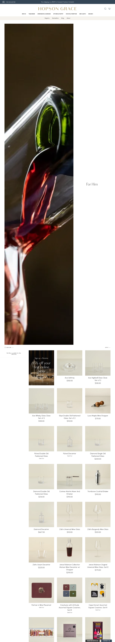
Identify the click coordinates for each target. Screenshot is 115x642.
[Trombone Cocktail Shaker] (98, 476)
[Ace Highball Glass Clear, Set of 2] (98, 363)
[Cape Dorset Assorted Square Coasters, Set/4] (98, 590)
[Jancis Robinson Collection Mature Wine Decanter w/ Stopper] (69, 549)
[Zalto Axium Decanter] (41, 549)
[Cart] (109, 8)
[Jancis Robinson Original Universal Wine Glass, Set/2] (98, 549)
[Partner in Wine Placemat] (41, 590)
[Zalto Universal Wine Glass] (69, 514)
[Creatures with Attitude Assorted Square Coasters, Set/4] (69, 590)
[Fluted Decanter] (69, 438)
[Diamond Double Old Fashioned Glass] (41, 476)
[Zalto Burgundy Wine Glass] (98, 514)
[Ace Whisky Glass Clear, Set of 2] (41, 400)
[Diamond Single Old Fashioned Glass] (98, 438)
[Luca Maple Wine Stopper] (98, 400)
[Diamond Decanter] (41, 514)
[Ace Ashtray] (69, 363)
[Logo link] (9, 2)
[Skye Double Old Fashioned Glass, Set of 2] (69, 400)
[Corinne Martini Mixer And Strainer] (69, 476)
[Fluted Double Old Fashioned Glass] (41, 438)
